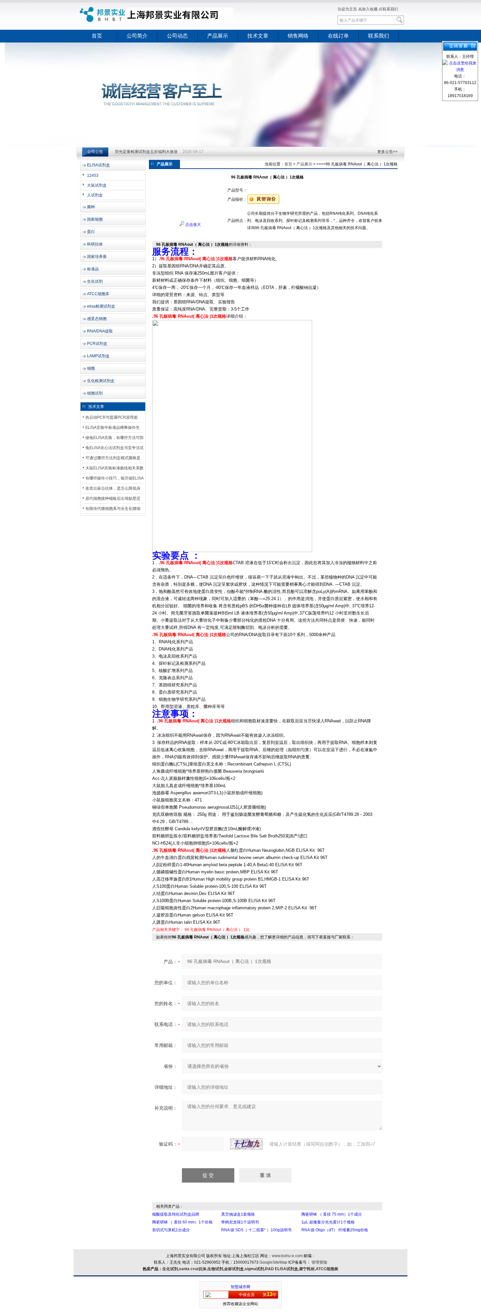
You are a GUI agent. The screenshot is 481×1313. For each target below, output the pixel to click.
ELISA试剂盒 (98, 165)
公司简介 (137, 36)
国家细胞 (95, 219)
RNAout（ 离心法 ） (224, 929)
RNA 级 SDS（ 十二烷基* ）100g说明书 (256, 1230)
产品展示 (217, 36)
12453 (92, 175)
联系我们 (390, 9)
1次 (246, 929)
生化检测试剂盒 (101, 381)
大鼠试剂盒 (97, 185)
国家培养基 (97, 256)
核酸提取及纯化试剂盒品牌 (175, 1214)
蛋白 (91, 231)
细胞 (91, 368)
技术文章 (257, 36)
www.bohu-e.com (287, 1256)
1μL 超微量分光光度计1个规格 (328, 1222)
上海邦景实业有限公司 (157, 15)
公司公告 (95, 151)
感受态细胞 (97, 318)
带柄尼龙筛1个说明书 (240, 1222)
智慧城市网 (240, 1287)
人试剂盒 (95, 195)
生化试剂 (95, 281)
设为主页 (349, 9)
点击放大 (192, 224)
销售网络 (298, 36)
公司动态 (177, 36)
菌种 (91, 207)
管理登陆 (319, 1262)
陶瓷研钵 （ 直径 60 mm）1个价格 (182, 1222)
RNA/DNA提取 (100, 331)
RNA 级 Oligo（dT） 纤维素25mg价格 (334, 1230)
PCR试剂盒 (97, 343)
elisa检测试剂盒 (101, 306)
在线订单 (338, 36)
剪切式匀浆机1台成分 (171, 1230)
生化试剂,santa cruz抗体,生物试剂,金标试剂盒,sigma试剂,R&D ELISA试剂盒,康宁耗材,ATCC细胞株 (250, 1269)
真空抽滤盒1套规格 (238, 1214)
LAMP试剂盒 (98, 356)
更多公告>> (387, 151)
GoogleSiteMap (273, 1262)
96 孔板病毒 (195, 929)
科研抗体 (95, 244)
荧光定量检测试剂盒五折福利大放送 (146, 151)
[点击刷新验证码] (246, 1144)
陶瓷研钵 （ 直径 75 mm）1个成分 (331, 1214)
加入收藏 (370, 9)
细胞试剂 (95, 393)
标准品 (93, 269)
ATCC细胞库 (98, 294)
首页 (97, 36)
